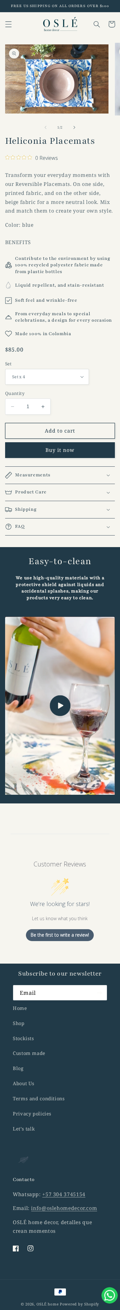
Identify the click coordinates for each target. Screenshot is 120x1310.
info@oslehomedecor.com (64, 1208)
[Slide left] (45, 127)
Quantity (15, 393)
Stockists (23, 1038)
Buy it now (60, 449)
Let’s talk (24, 1128)
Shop (19, 1023)
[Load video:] (60, 706)
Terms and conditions (39, 1098)
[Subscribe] (99, 993)
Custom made (29, 1053)
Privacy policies (32, 1113)
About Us (24, 1083)
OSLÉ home (48, 1304)
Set (8, 364)
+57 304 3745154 (63, 1194)
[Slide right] (75, 127)
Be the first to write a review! (60, 935)
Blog (18, 1068)
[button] (8, 24)
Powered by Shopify (79, 1304)
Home (20, 1008)
